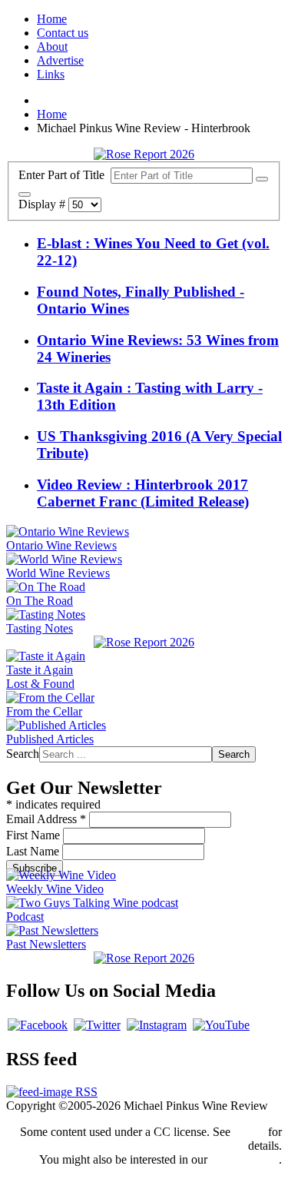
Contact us (62, 32)
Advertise (60, 60)
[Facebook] (37, 1024)
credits (249, 1131)
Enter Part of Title (64, 174)
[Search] (262, 179)
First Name (34, 835)
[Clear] (24, 194)
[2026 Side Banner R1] (144, 958)
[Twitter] (97, 1024)
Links (51, 74)
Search (22, 753)
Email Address (46, 818)
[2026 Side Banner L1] (144, 642)
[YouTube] (221, 1024)
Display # (43, 204)
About (52, 46)
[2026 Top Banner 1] (144, 154)
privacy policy (244, 1159)
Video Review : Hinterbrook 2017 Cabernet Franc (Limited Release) (143, 493)
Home (52, 18)
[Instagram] (156, 1024)
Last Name (34, 851)
